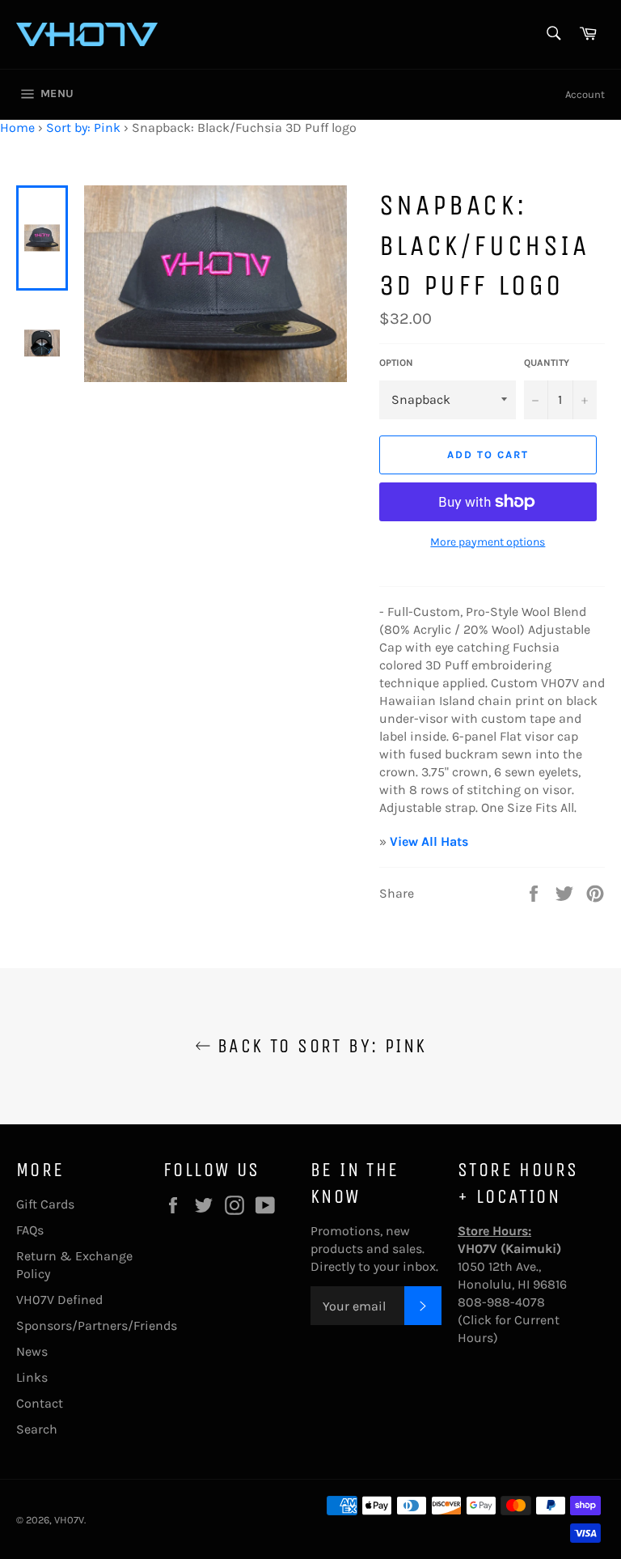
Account (585, 94)
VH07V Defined (59, 1299)
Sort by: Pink (83, 127)
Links (32, 1377)
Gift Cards (45, 1204)
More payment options (487, 542)
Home (17, 127)
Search (36, 1429)
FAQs (30, 1230)
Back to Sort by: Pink (319, 1045)
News (32, 1351)
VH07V (69, 1520)
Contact (39, 1403)
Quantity (546, 362)
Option (396, 362)
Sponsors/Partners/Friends (96, 1325)
